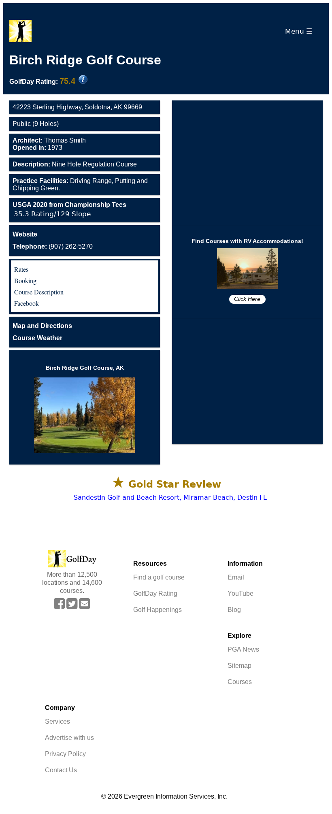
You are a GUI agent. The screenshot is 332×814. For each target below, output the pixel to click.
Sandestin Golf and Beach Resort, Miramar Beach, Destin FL (170, 497)
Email (236, 577)
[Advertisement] (247, 163)
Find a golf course (159, 577)
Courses (240, 681)
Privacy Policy (65, 753)
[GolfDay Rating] (83, 80)
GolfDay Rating (155, 593)
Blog (234, 609)
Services (57, 721)
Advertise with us (69, 737)
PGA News (243, 649)
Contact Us (61, 770)
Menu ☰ (300, 31)
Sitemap (239, 665)
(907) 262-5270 (53, 246)
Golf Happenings (157, 609)
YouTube (240, 593)
